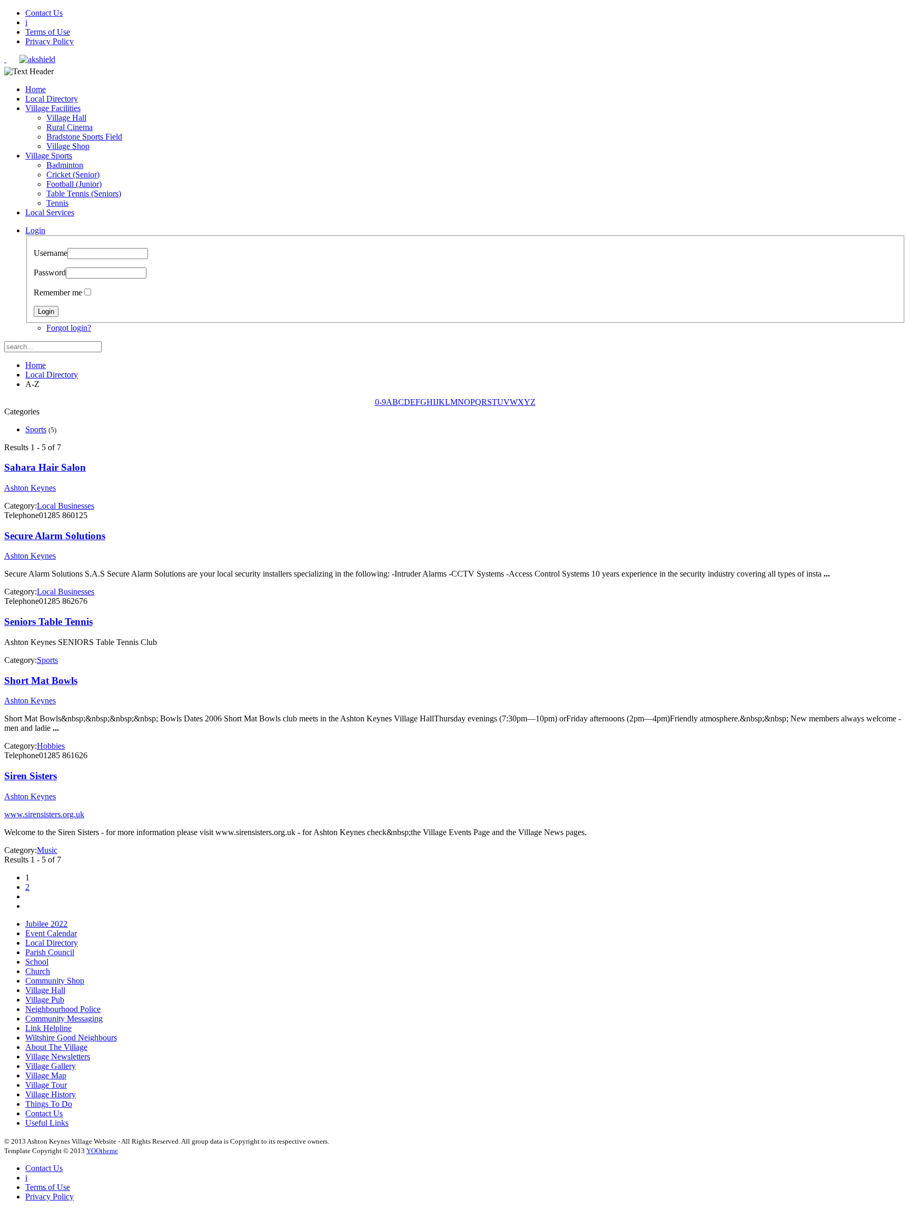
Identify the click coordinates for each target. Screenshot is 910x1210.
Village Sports (48, 155)
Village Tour (46, 1084)
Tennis (57, 203)
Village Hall (66, 117)
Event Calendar (51, 933)
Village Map (45, 1075)
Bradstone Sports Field (84, 136)
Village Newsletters (57, 1056)
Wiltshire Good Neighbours (71, 1037)
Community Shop (54, 980)
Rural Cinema (69, 127)
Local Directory (51, 98)
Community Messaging (64, 1018)
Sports (35, 429)
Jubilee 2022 (46, 923)
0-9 (380, 402)
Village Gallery (50, 1066)
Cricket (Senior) (73, 174)
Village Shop (68, 146)
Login (35, 230)
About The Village (56, 1047)
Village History (50, 1094)
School (36, 961)
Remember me (58, 292)
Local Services (49, 212)
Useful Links (46, 1122)
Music (47, 850)
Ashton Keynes (30, 487)
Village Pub (44, 999)
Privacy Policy (49, 41)
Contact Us (44, 12)
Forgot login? (68, 327)
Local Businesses (65, 505)
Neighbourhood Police (63, 1009)
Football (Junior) (74, 184)
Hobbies (51, 745)
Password (50, 272)
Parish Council (49, 952)
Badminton (64, 165)
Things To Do (48, 1103)
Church (37, 971)
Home (35, 89)
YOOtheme (102, 1151)
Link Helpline (48, 1028)
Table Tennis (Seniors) (83, 193)
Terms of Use (47, 31)
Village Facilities (53, 108)
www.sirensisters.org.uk (44, 814)
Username (50, 253)
